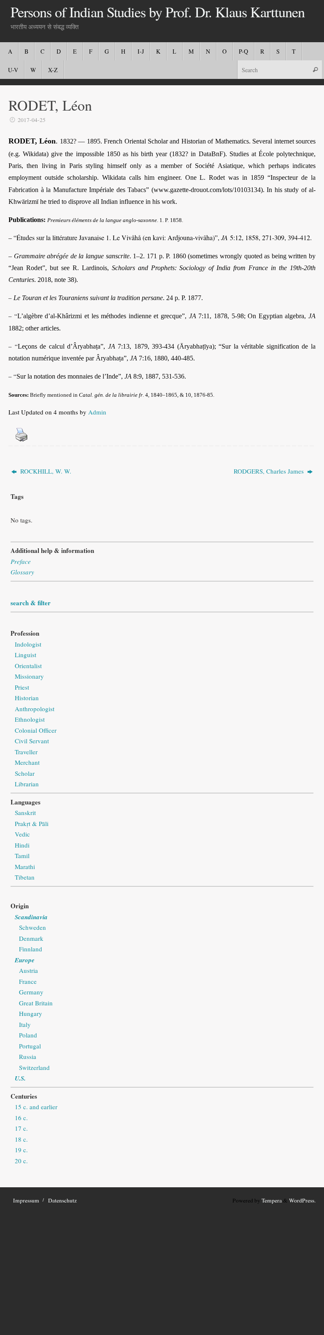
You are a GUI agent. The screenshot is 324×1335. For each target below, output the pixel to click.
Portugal (30, 1046)
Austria (28, 970)
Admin (97, 412)
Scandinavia (31, 917)
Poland (28, 1035)
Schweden (32, 927)
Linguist (25, 654)
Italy (25, 1024)
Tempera (272, 1200)
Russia (27, 1056)
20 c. (21, 1160)
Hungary (30, 1013)
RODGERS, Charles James (269, 471)
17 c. (21, 1128)
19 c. (21, 1149)
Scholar (25, 773)
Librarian (27, 784)
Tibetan (25, 877)
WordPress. (302, 1200)
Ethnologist (30, 719)
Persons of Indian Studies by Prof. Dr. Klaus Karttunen (158, 12)
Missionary (29, 676)
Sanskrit (25, 812)
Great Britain (36, 1003)
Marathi (25, 866)
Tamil (22, 855)
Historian (27, 697)
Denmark (31, 938)
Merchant (27, 762)
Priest (22, 687)
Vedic (22, 834)
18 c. (21, 1139)
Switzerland (34, 1067)
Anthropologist (34, 708)
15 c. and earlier (36, 1106)
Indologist (28, 644)
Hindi (22, 845)
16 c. (21, 1117)
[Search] (315, 69)
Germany (31, 992)
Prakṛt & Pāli (32, 823)
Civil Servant (32, 741)
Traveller (26, 751)
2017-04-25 (32, 120)
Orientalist (28, 665)
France (28, 981)
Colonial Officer (36, 730)
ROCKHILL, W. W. (45, 471)
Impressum (26, 1200)
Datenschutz (62, 1200)
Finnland (30, 949)
